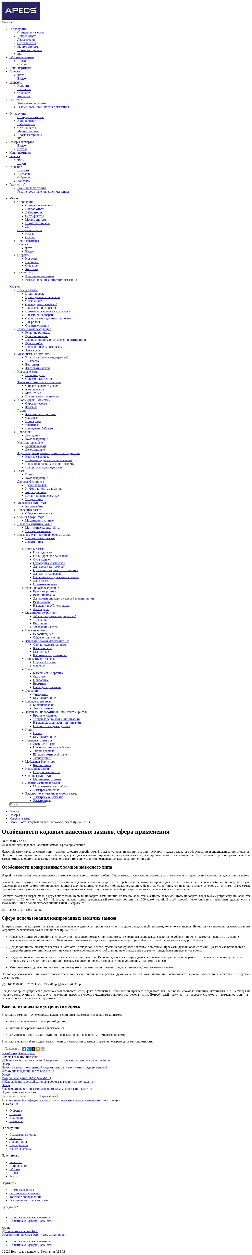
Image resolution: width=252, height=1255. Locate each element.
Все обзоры (9, 1053)
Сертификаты (26, 43)
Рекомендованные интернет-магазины (43, 107)
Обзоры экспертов (21, 57)
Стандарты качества (30, 32)
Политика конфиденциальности (31, 1221)
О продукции (18, 29)
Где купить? (17, 99)
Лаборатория (26, 39)
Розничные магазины (31, 103)
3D (19, 53)
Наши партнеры (20, 68)
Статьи (22, 64)
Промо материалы (29, 50)
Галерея (14, 71)
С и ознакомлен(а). (63, 1100)
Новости (23, 85)
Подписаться (48, 1096)
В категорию (26, 1053)
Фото (20, 75)
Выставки (24, 89)
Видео (21, 60)
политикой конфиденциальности (31, 1100)
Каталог (14, 286)
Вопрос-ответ (26, 36)
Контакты (24, 96)
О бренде (15, 82)
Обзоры (14, 1169)
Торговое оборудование (25, 1196)
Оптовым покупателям (24, 1193)
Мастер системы (28, 46)
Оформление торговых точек (29, 1200)
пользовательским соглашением (78, 1100)
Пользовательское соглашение (29, 1217)
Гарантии (15, 1138)
